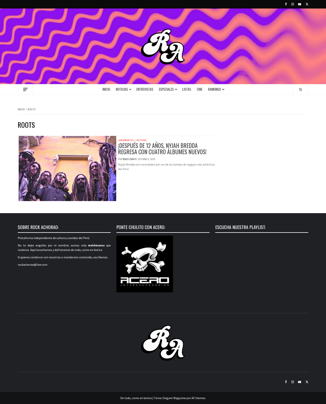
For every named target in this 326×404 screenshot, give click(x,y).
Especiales (166, 89)
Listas (186, 89)
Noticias (122, 89)
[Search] (300, 89)
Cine (199, 89)
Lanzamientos (126, 140)
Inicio (106, 89)
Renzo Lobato (130, 159)
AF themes (198, 398)
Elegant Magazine (174, 398)
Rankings (214, 89)
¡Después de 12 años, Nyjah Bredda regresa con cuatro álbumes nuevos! (162, 148)
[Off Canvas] (25, 89)
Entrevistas (144, 89)
